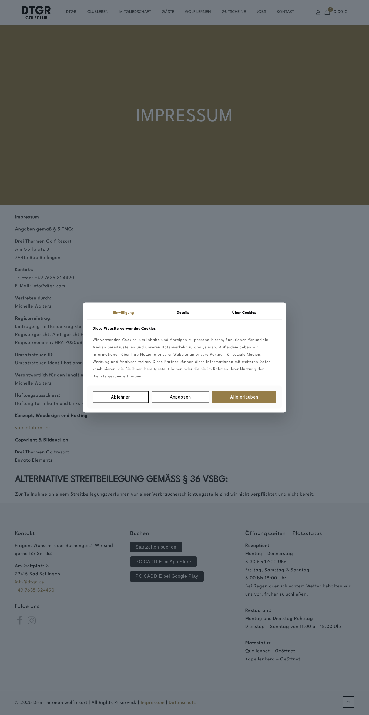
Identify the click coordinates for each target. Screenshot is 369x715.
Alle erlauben (244, 396)
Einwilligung (123, 313)
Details (183, 313)
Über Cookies (244, 313)
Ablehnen (121, 396)
